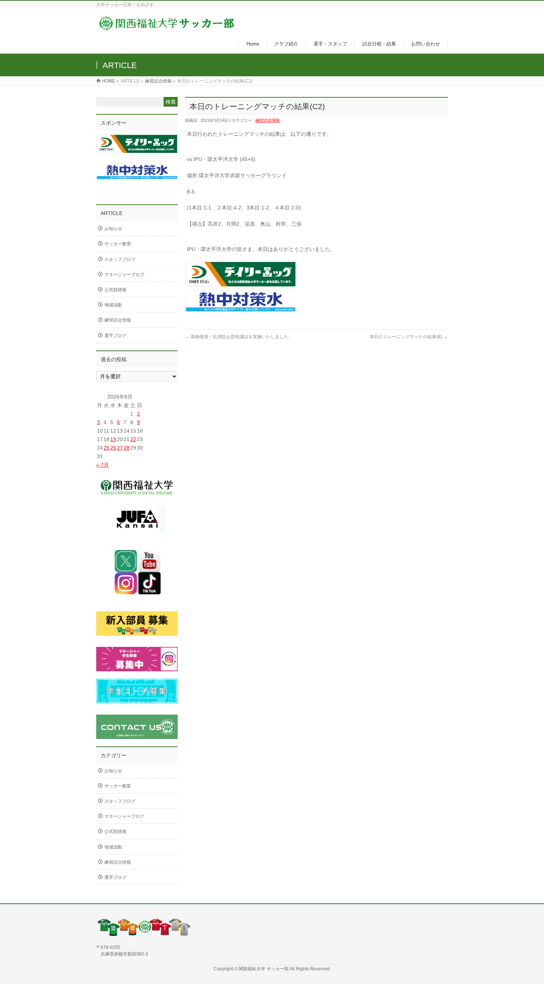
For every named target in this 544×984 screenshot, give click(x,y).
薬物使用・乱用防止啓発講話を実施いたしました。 (239, 336)
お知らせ (113, 228)
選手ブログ (115, 335)
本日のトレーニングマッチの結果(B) (409, 336)
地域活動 (113, 305)
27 (120, 448)
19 (113, 439)
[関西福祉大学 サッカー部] (166, 27)
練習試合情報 (158, 81)
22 (133, 439)
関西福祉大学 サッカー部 (264, 968)
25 (107, 448)
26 (113, 448)
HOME (108, 81)
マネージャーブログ (124, 274)
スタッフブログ (119, 259)
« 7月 (102, 465)
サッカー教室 (117, 243)
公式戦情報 (115, 289)
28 (127, 448)
